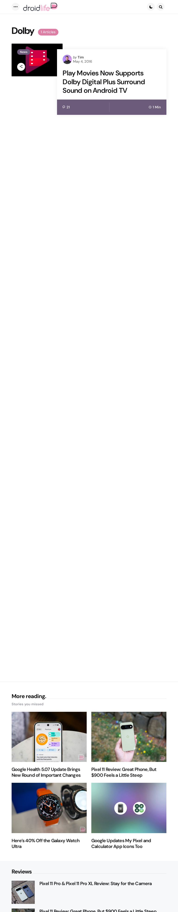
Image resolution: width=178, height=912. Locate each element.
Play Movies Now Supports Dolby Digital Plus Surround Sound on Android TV (104, 82)
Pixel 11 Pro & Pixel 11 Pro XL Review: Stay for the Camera (95, 883)
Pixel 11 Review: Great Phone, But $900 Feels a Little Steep (123, 772)
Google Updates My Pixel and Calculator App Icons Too (121, 843)
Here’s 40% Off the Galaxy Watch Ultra (45, 843)
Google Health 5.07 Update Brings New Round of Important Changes (46, 772)
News (23, 52)
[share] (21, 67)
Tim (81, 57)
